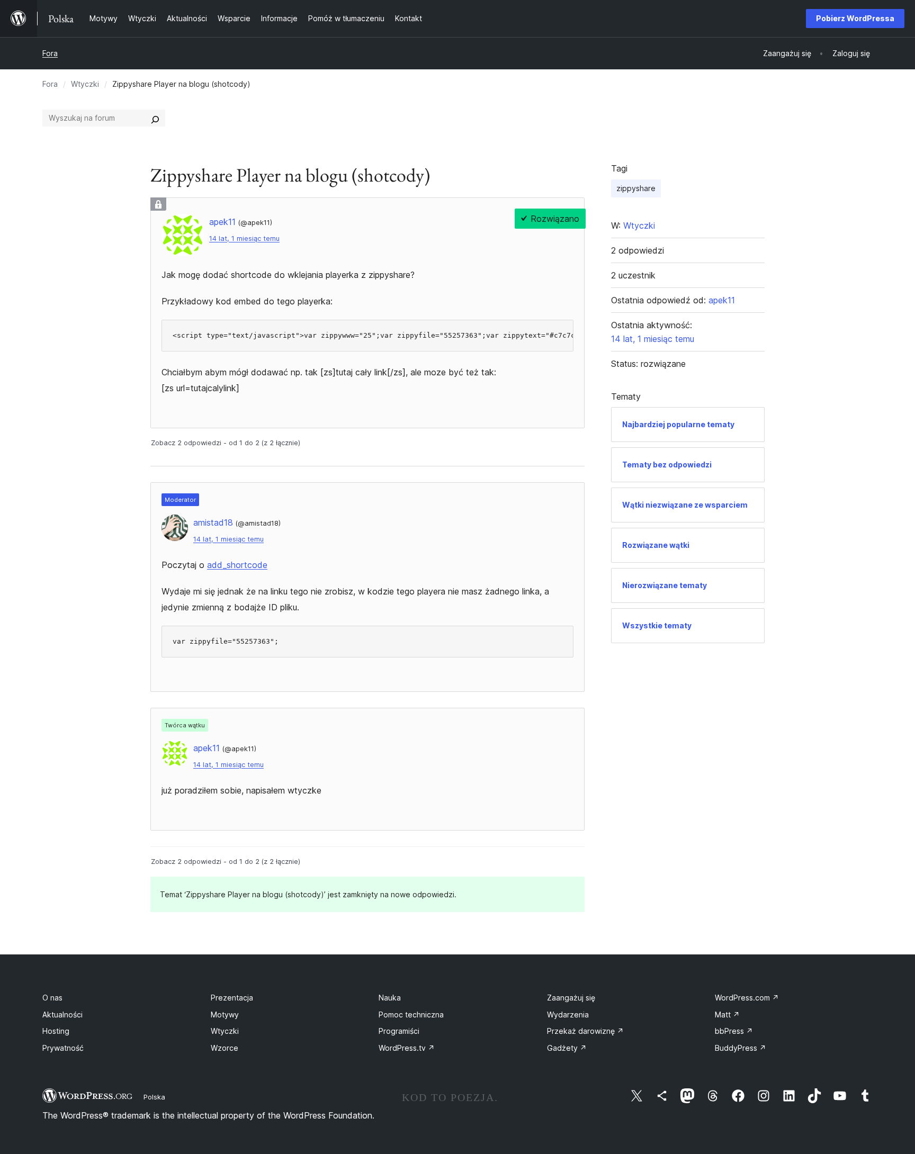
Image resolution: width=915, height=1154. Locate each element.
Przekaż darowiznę (585, 1030)
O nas (52, 997)
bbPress (734, 1030)
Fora (50, 53)
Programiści (399, 1030)
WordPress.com (747, 997)
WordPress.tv (407, 1047)
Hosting (55, 1030)
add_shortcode (237, 565)
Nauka (390, 997)
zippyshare (636, 188)
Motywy (225, 1014)
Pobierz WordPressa (855, 18)
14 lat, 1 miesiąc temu (244, 238)
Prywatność (63, 1047)
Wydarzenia (568, 1014)
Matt (727, 1014)
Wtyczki (85, 83)
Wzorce (224, 1047)
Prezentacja (232, 997)
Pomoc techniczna (411, 1014)
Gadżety (567, 1047)
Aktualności (62, 1014)
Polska (154, 1097)
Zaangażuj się (571, 997)
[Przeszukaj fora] (155, 118)
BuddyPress (740, 1047)
